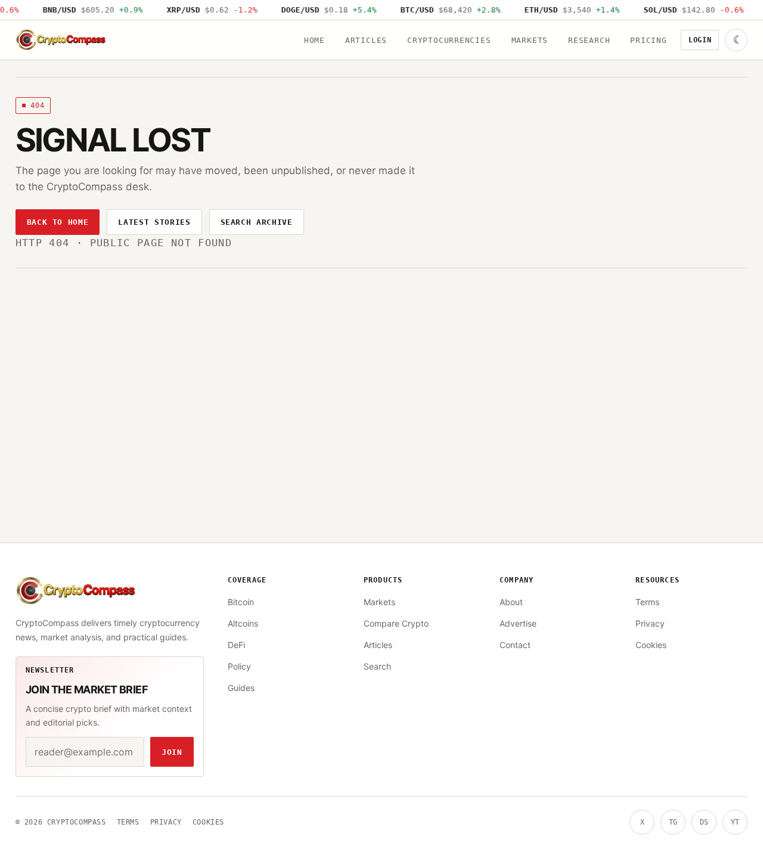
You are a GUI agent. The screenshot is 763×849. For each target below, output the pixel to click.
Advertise (518, 623)
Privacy (650, 623)
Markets (529, 40)
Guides (241, 688)
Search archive (257, 222)
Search (377, 666)
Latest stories (154, 222)
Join (172, 752)
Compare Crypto (396, 623)
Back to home (58, 222)
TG (673, 822)
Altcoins (243, 623)
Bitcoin (241, 602)
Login (700, 40)
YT (735, 822)
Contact (515, 645)
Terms (647, 602)
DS (704, 822)
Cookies (650, 645)
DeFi (236, 645)
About (511, 602)
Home (314, 40)
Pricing (648, 40)
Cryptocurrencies (449, 40)
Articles (366, 40)
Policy (239, 666)
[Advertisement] (381, 357)
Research (589, 40)
